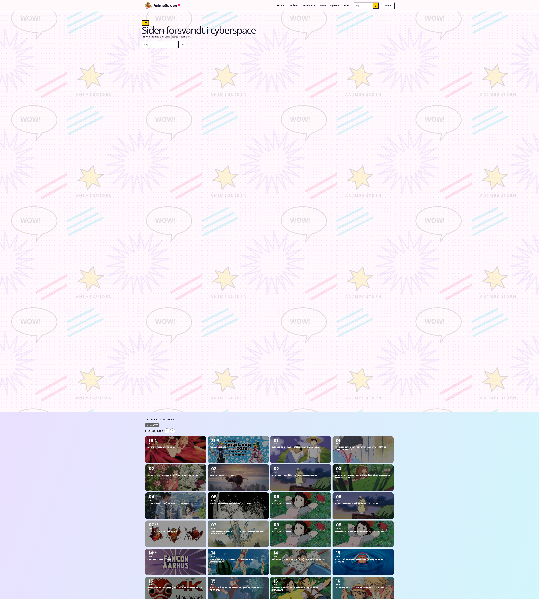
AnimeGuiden (167, 5)
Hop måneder (152, 425)
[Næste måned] (172, 430)
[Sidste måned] (167, 430)
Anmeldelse (308, 5)
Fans (346, 5)
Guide (280, 5)
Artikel (322, 5)
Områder (293, 5)
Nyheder (335, 5)
